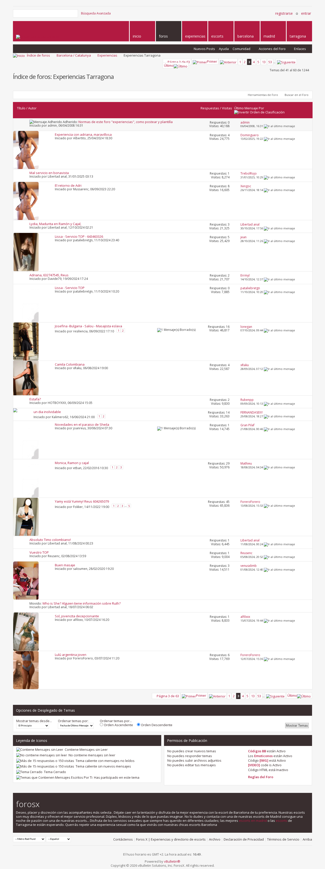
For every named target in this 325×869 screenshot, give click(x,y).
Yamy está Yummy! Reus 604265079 (82, 501)
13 (264, 62)
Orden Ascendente (118, 725)
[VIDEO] (254, 765)
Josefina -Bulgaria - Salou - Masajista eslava (88, 326)
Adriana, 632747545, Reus (49, 275)
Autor (32, 108)
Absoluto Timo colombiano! (50, 539)
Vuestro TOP (39, 552)
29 (228, 463)
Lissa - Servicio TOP (70, 287)
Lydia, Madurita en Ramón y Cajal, (55, 223)
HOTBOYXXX (57, 403)
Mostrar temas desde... (34, 721)
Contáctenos (123, 839)
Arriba (307, 839)
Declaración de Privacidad (244, 839)
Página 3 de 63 (179, 62)
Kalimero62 (60, 417)
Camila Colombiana (70, 364)
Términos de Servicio (283, 839)
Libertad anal (57, 176)
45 (228, 502)
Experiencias (107, 55)
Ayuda (224, 48)
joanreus (79, 428)
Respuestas (210, 108)
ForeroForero (83, 658)
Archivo (214, 839)
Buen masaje (65, 565)
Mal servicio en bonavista (49, 173)
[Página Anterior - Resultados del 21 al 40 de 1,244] (228, 61)
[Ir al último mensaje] (279, 126)
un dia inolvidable (47, 412)
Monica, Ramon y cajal (72, 463)
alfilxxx (78, 620)
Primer (212, 61)
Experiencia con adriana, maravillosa (83, 134)
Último (169, 65)
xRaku (77, 368)
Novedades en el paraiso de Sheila (82, 424)
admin (52, 125)
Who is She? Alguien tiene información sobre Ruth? (81, 603)
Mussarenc (81, 189)
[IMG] (263, 760)
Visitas (227, 108)
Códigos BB (257, 751)
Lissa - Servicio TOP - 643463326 (79, 236)
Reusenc (54, 556)
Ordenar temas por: (73, 721)
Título (21, 108)
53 (270, 62)
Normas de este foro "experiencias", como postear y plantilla (125, 122)
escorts (281, 820)
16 (228, 327)
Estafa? (35, 399)
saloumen (80, 569)
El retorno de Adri (68, 185)
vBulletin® (172, 861)
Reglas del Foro (260, 777)
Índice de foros (38, 55)
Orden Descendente (156, 725)
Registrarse (284, 13)
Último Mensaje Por (249, 108)
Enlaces (300, 48)
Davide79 (54, 279)
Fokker (78, 506)
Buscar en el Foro (296, 95)
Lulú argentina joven (70, 654)
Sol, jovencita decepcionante (77, 616)
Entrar (306, 13)
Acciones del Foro (272, 48)
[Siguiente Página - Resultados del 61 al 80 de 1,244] (286, 61)
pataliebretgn (83, 240)
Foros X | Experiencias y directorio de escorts (171, 839)
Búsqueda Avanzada (96, 13)
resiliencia (80, 331)
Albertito (79, 138)
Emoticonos (263, 756)
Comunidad (241, 48)
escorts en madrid (253, 820)
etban (77, 468)
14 (228, 412)
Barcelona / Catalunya (74, 55)
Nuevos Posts (204, 48)
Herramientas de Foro (263, 95)
